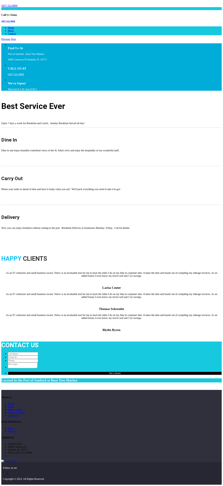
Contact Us (13, 415)
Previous (5, 39)
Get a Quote (115, 373)
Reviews (12, 431)
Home (11, 27)
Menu (11, 30)
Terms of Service (16, 412)
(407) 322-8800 (8, 21)
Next (13, 39)
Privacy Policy (15, 409)
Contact (12, 33)
